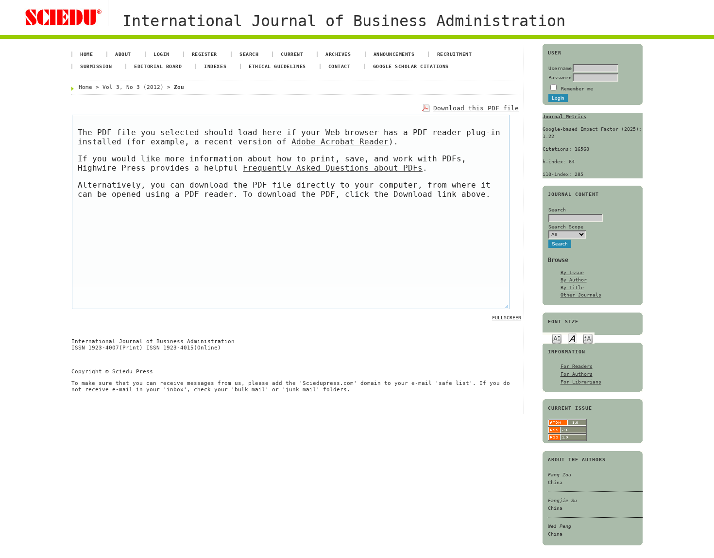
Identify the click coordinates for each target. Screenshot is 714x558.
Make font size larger (588, 338)
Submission (96, 66)
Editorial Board (158, 66)
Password (560, 77)
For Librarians (581, 381)
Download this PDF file (476, 108)
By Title (572, 287)
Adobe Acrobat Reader (340, 141)
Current (292, 54)
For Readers (577, 366)
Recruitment (454, 54)
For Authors (577, 374)
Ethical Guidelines (277, 66)
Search (248, 54)
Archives (338, 54)
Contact (339, 66)
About (123, 54)
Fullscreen (506, 317)
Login (161, 54)
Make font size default (572, 338)
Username (560, 68)
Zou (179, 87)
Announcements (394, 54)
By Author (574, 279)
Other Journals (581, 294)
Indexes (215, 66)
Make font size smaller (556, 338)
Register (204, 54)
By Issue (572, 272)
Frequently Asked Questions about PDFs (333, 168)
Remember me (577, 88)
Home (86, 54)
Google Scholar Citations (411, 66)
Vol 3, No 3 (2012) (133, 87)
